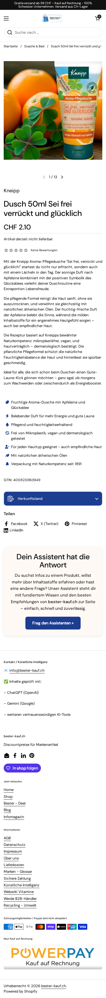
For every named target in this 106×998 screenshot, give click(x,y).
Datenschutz (14, 844)
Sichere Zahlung (17, 878)
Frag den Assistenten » (53, 623)
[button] (53, 499)
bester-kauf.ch (53, 985)
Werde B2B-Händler (20, 898)
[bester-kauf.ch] (52, 18)
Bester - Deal (14, 803)
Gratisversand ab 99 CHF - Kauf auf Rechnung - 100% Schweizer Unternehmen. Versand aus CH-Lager (53, 5)
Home (9, 789)
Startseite (11, 46)
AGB (7, 838)
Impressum (13, 851)
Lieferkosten (14, 864)
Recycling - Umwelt (20, 905)
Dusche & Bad (34, 46)
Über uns (11, 858)
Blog (7, 809)
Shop (8, 796)
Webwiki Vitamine (19, 891)
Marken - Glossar (18, 871)
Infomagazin (14, 816)
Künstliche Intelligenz (21, 885)
